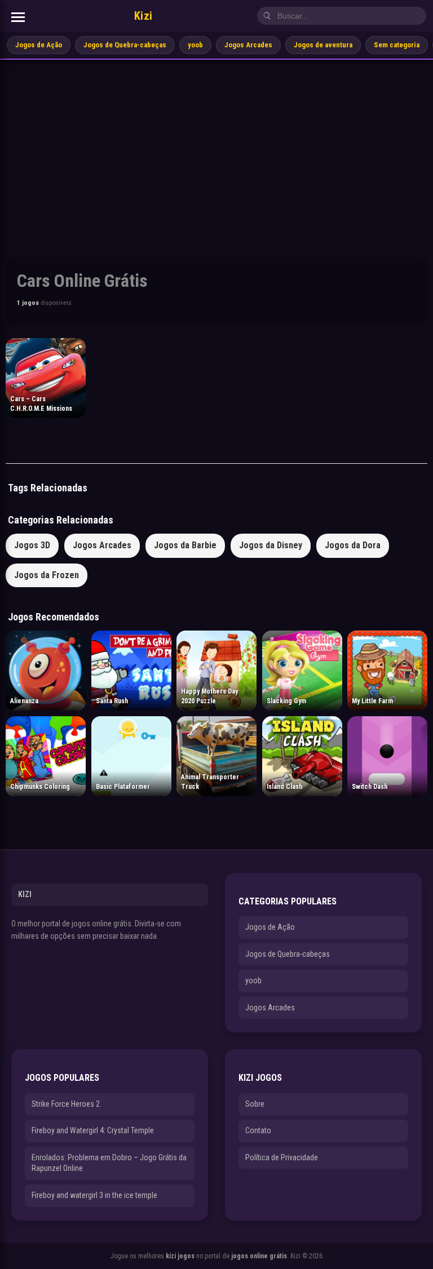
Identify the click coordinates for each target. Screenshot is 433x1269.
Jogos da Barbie (185, 545)
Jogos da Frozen (46, 575)
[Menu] (18, 17)
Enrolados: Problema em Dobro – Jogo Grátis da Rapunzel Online (109, 1163)
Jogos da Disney (270, 545)
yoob (195, 45)
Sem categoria (396, 45)
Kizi (143, 16)
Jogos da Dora (353, 545)
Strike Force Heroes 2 (66, 1103)
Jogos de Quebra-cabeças (124, 45)
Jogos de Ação (38, 45)
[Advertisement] (216, 144)
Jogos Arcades (248, 45)
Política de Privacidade (281, 1157)
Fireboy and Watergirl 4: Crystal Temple (93, 1130)
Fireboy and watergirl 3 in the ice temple (94, 1195)
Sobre (254, 1103)
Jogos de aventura (323, 45)
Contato (258, 1130)
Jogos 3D (32, 545)
